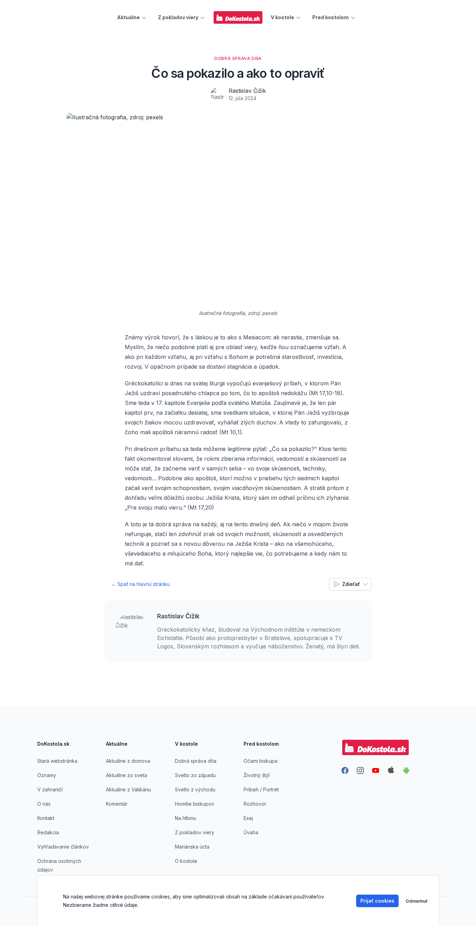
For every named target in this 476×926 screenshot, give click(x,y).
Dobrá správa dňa (195, 761)
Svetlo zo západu (195, 775)
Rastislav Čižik (247, 90)
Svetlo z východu (195, 789)
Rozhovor (255, 804)
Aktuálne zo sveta (126, 775)
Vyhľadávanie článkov (63, 847)
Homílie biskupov (194, 804)
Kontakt (45, 818)
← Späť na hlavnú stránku (140, 584)
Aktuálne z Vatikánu (128, 789)
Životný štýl (257, 775)
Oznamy (46, 775)
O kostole (186, 861)
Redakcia (48, 832)
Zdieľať (351, 584)
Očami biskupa (260, 761)
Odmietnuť (417, 901)
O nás (44, 804)
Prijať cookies (377, 901)
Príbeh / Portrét (261, 789)
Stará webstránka (57, 761)
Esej (248, 818)
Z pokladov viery (194, 832)
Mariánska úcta (192, 847)
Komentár (117, 804)
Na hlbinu (185, 818)
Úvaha (251, 832)
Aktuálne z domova (128, 761)
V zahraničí (50, 789)
